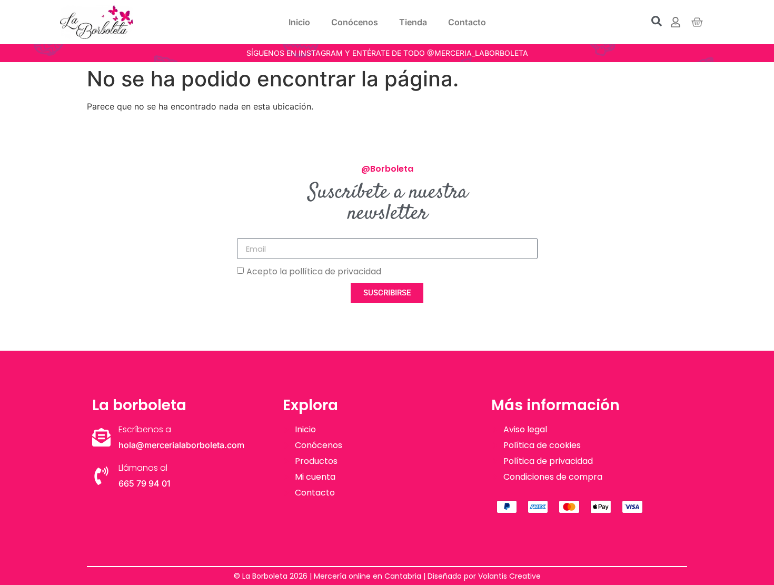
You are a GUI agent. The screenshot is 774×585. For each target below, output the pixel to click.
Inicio (299, 22)
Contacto (467, 22)
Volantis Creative (509, 576)
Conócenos (354, 22)
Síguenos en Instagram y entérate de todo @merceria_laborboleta (387, 52)
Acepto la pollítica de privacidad (313, 271)
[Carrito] (697, 22)
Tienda (413, 22)
